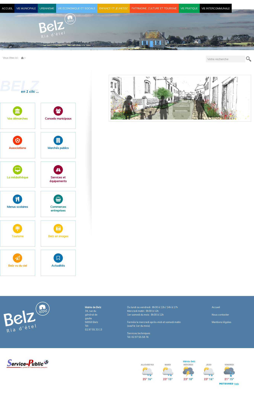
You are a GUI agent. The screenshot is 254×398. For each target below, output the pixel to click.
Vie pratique (189, 8)
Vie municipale (26, 8)
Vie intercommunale (216, 8)
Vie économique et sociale (76, 8)
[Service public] (27, 363)
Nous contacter (220, 314)
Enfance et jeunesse (113, 8)
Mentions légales (221, 322)
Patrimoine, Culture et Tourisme (154, 8)
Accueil (7, 8)
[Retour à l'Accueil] (22, 57)
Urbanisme (47, 8)
